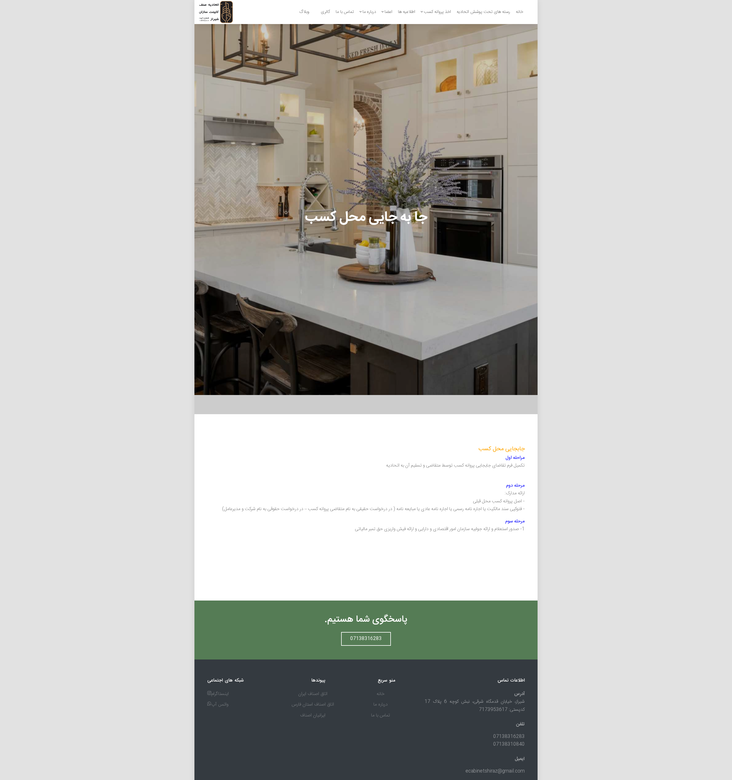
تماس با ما (345, 11)
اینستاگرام (220, 694)
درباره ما (369, 11)
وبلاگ (304, 11)
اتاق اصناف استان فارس (313, 704)
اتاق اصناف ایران (312, 694)
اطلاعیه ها (406, 11)
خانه (519, 11)
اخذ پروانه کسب (437, 11)
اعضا (388, 11)
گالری (325, 11)
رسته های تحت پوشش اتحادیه (483, 11)
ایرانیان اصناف (312, 715)
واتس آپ (219, 704)
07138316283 (366, 639)
